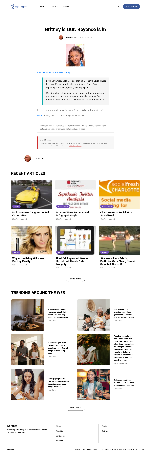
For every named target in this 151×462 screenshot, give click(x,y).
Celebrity (104, 252)
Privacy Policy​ (92, 449)
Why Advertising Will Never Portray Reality (28, 260)
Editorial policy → (75, 146)
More (39, 115)
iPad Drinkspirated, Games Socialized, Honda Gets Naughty (72, 261)
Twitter (105, 431)
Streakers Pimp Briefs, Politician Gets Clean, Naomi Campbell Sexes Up (117, 261)
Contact (54, 6)
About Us (59, 431)
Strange (16, 206)
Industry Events (63, 206)
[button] (75, 279)
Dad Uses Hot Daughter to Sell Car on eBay (30, 214)
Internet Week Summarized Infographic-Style (72, 214)
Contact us (60, 436)
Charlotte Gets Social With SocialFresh (116, 214)
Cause (60, 252)
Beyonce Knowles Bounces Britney (53, 72)
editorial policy (64, 129)
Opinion (16, 252)
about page (80, 129)
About (42, 6)
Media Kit (66, 6)
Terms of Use (80, 449)
